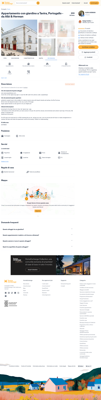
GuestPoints (45, 288)
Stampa (25, 295)
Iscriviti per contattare (88, 47)
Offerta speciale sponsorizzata (87, 334)
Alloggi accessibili (84, 289)
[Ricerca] (38, 3)
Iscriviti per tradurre (70, 84)
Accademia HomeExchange (87, 294)
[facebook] (5, 293)
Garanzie (44, 292)
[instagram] (9, 293)
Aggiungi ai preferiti (89, 52)
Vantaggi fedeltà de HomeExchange (84, 357)
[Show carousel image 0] (19, 38)
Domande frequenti (66, 283)
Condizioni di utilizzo (14, 366)
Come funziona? (76, 3)
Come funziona (83, 341)
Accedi (86, 3)
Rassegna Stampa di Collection (87, 322)
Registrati (38, 211)
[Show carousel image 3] (47, 47)
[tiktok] (12, 293)
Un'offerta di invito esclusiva (86, 287)
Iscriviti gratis (94, 3)
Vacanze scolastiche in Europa (87, 292)
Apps (24, 290)
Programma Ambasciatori (86, 296)
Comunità (25, 292)
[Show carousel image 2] (66, 28)
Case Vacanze (83, 305)
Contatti (63, 286)
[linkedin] (15, 293)
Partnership (82, 350)
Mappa (41, 58)
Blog (24, 288)
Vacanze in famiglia (84, 309)
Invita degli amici (46, 295)
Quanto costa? (66, 3)
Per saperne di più (84, 74)
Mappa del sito (71, 366)
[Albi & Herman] (81, 13)
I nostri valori (45, 283)
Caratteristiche (29, 58)
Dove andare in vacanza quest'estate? (86, 312)
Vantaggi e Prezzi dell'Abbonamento (84, 331)
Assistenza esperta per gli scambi (88, 336)
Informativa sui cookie (52, 366)
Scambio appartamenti (85, 307)
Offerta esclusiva (84, 345)
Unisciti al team (27, 286)
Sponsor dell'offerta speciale (87, 316)
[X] (18, 293)
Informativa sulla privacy (39, 366)
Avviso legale (62, 366)
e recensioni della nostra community (86, 353)
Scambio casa (83, 318)
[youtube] (5, 296)
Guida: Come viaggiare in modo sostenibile (88, 284)
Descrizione (15, 58)
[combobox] (27, 3)
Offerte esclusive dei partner (87, 339)
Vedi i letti (4, 78)
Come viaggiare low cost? (86, 301)
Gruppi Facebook (84, 298)
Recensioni (51, 58)
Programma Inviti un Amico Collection (86, 325)
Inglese (25, 87)
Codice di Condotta (26, 366)
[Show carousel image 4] (66, 47)
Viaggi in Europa (84, 303)
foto (5, 58)
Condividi (89, 57)
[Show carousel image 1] (47, 28)
